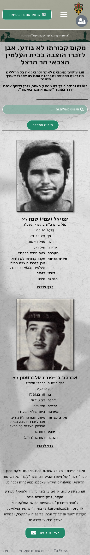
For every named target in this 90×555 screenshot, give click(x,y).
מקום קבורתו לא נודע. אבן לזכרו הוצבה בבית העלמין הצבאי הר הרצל (27, 263)
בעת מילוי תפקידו (31, 253)
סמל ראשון (37, 241)
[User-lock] (82, 21)
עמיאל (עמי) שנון (45, 219)
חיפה (41, 279)
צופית (40, 273)
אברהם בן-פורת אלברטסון (45, 377)
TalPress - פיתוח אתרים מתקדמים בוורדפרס (35, 550)
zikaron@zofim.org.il (63, 508)
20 (43, 236)
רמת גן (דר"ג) (34, 437)
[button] (64, 15)
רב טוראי (38, 400)
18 (43, 394)
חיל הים (39, 247)
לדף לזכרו (45, 287)
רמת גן (40, 432)
